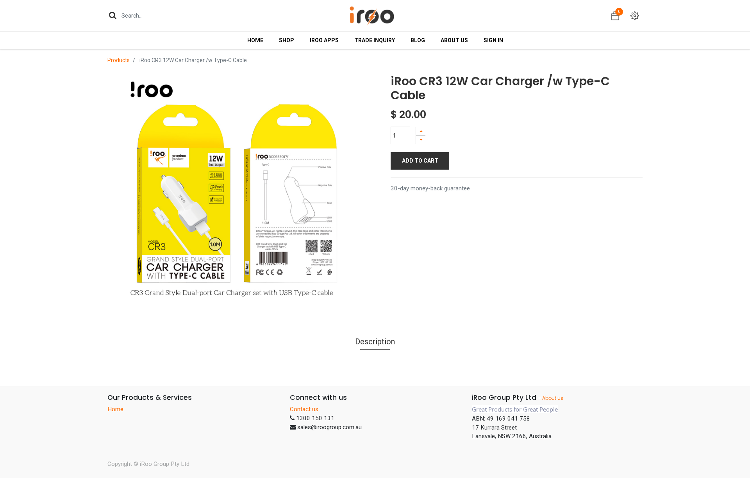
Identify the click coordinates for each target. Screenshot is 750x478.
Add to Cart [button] (420, 161)
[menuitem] (255, 40)
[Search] (112, 15)
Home (115, 409)
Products (118, 60)
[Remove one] (420, 140)
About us (552, 398)
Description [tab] (375, 341)
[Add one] (420, 131)
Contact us (304, 409)
